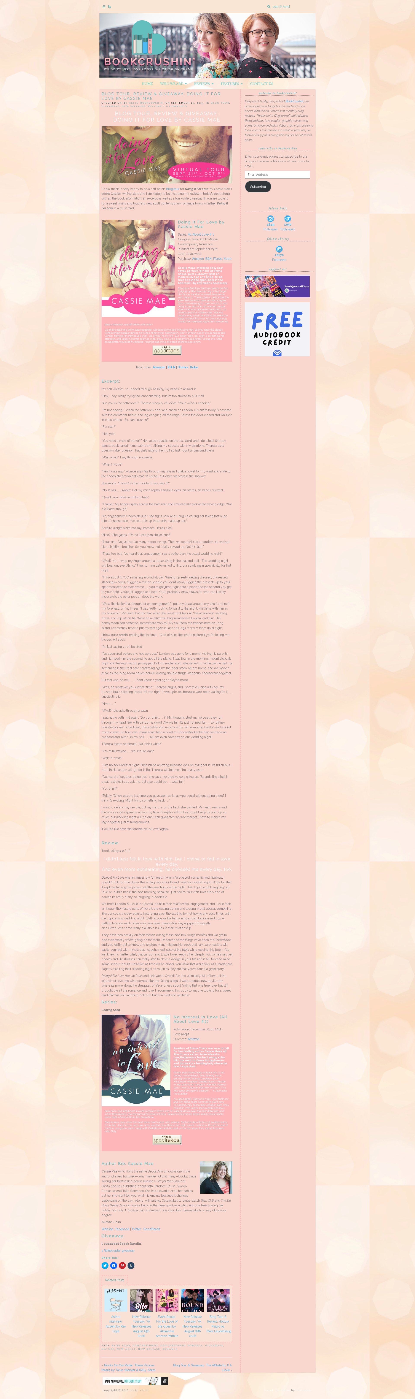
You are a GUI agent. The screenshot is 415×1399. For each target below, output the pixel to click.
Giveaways (111, 106)
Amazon (198, 258)
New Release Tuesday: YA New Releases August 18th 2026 (192, 1326)
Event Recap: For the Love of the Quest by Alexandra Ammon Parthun (167, 1326)
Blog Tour (220, 103)
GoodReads (151, 1229)
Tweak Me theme (277, 1390)
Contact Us (261, 84)
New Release (149, 1349)
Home (147, 84)
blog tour (172, 189)
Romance (170, 1349)
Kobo (227, 258)
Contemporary (145, 1345)
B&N (208, 258)
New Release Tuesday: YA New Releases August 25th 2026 (141, 1326)
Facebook (122, 1229)
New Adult (126, 1349)
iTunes (217, 258)
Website (107, 1229)
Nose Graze (304, 1390)
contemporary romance (182, 1345)
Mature (108, 1349)
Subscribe (258, 187)
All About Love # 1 (201, 234)
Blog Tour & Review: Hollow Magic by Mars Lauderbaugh (219, 1324)
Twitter (136, 1229)
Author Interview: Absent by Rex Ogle (116, 1324)
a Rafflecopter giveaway (118, 1250)
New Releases (134, 106)
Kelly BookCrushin (146, 103)
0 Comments (176, 106)
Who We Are (172, 84)
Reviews (203, 84)
